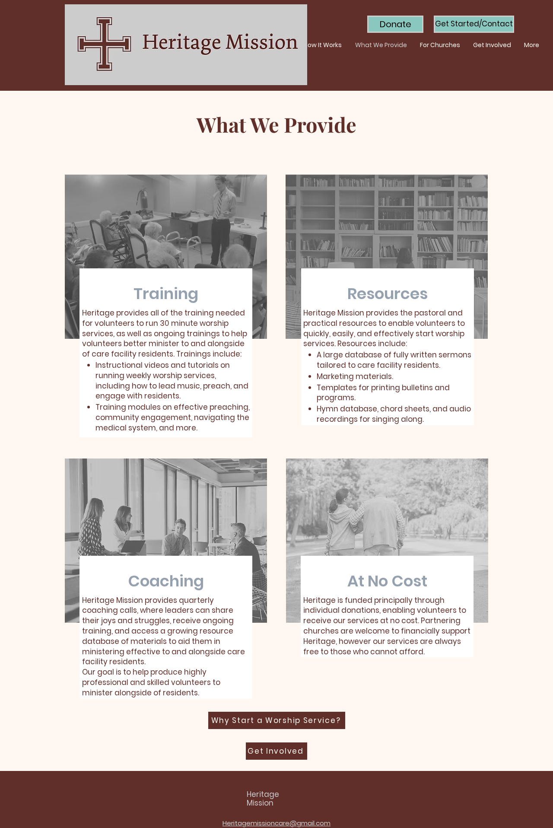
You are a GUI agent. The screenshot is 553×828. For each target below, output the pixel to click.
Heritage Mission (263, 798)
